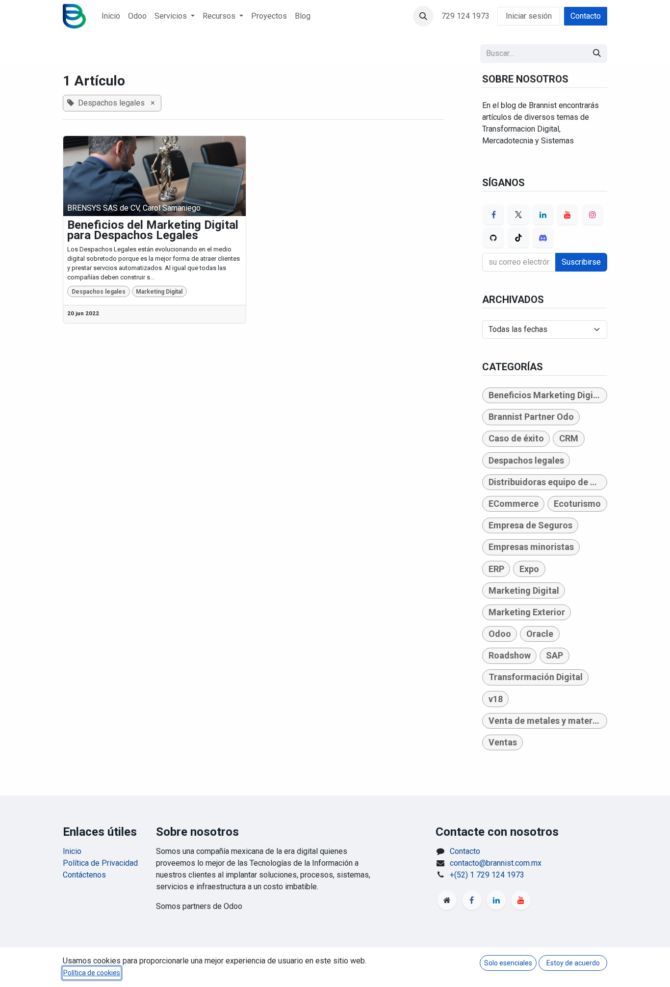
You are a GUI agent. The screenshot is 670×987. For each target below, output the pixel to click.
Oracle (539, 634)
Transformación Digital (536, 677)
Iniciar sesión (529, 16)
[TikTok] (518, 237)
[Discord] (543, 237)
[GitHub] (493, 237)
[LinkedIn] (543, 214)
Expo (529, 569)
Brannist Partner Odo (531, 416)
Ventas (503, 742)
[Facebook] (493, 214)
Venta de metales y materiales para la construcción (548, 720)
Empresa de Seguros (530, 525)
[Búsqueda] (597, 53)
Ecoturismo (577, 503)
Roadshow (510, 655)
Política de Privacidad (100, 863)
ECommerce (514, 503)
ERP (496, 569)
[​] (447, 900)
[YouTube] (567, 214)
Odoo (500, 634)
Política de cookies (91, 973)
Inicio (72, 851)
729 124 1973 (465, 16)
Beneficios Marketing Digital (546, 395)
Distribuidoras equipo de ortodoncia (548, 482)
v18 (496, 699)
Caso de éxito (516, 438)
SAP (554, 655)
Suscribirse (581, 262)
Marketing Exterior (527, 612)
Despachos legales (99, 291)
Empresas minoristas (531, 547)
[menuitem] (111, 16)
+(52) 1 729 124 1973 (487, 874)
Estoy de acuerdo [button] (573, 963)
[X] (518, 214)
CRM (568, 438)
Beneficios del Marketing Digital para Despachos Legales (152, 230)
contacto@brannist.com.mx (495, 863)
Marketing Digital (159, 291)
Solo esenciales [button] (508, 963)
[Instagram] (592, 214)
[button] (423, 16)
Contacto (585, 16)
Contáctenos (84, 874)
